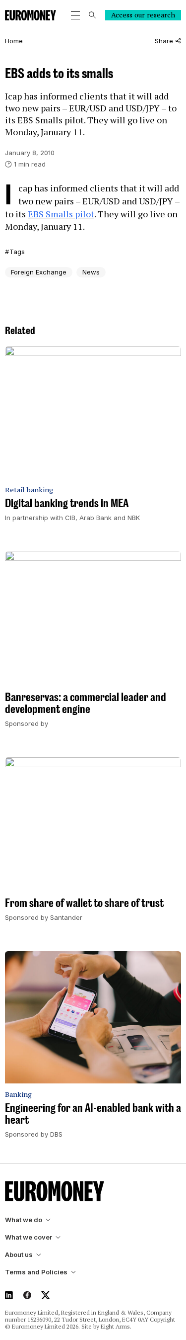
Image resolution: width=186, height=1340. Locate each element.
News (91, 272)
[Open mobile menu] (75, 15)
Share (164, 41)
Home (14, 41)
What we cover (28, 1237)
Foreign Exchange (38, 272)
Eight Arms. (116, 1326)
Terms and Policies (36, 1272)
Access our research (143, 14)
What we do (23, 1220)
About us (19, 1254)
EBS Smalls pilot (61, 214)
